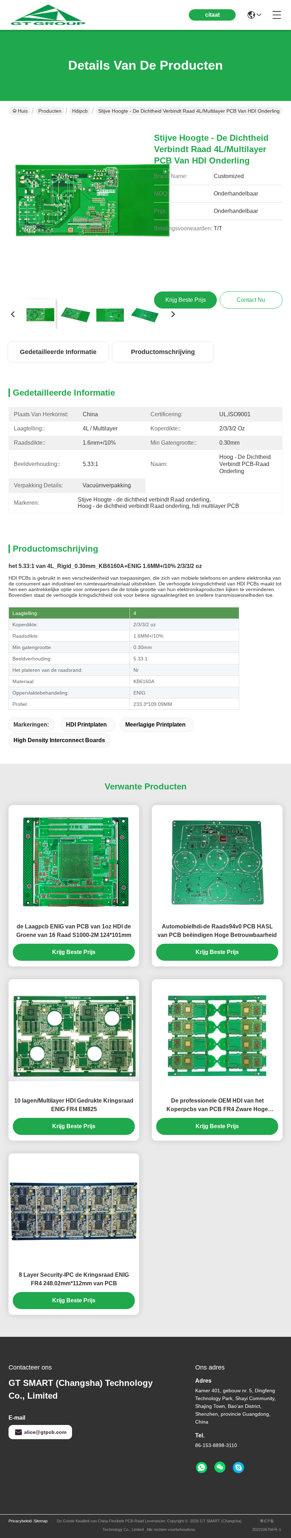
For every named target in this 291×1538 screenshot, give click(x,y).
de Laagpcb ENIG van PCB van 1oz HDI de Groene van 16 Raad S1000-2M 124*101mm (73, 930)
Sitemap (41, 1521)
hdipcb (80, 111)
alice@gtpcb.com (45, 1432)
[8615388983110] (201, 1467)
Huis (23, 111)
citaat (212, 15)
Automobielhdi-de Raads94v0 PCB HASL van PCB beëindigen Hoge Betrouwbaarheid (217, 930)
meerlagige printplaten (155, 725)
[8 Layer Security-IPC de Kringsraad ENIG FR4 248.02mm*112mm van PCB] (74, 1210)
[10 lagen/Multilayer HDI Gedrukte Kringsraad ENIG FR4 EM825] (74, 1036)
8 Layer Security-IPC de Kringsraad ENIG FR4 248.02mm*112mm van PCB (74, 1279)
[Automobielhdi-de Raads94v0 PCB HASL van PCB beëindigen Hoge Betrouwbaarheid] (217, 861)
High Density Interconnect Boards (59, 740)
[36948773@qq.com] (238, 1467)
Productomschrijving (163, 351)
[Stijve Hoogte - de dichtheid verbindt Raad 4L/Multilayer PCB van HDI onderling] (93, 208)
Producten (49, 111)
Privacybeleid (20, 1521)
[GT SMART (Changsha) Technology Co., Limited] (48, 15)
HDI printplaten (86, 725)
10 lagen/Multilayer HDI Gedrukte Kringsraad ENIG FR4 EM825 (73, 1105)
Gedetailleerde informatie (58, 351)
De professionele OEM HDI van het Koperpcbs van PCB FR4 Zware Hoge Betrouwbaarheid (217, 1106)
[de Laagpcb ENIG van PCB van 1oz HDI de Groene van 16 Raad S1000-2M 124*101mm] (74, 862)
